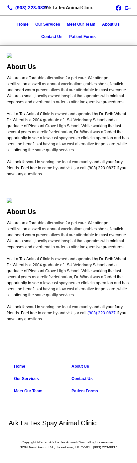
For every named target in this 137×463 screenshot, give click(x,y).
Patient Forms (82, 36)
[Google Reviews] (127, 7)
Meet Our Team (81, 24)
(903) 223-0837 (101, 313)
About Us (111, 24)
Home (23, 24)
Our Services (47, 24)
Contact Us (52, 36)
